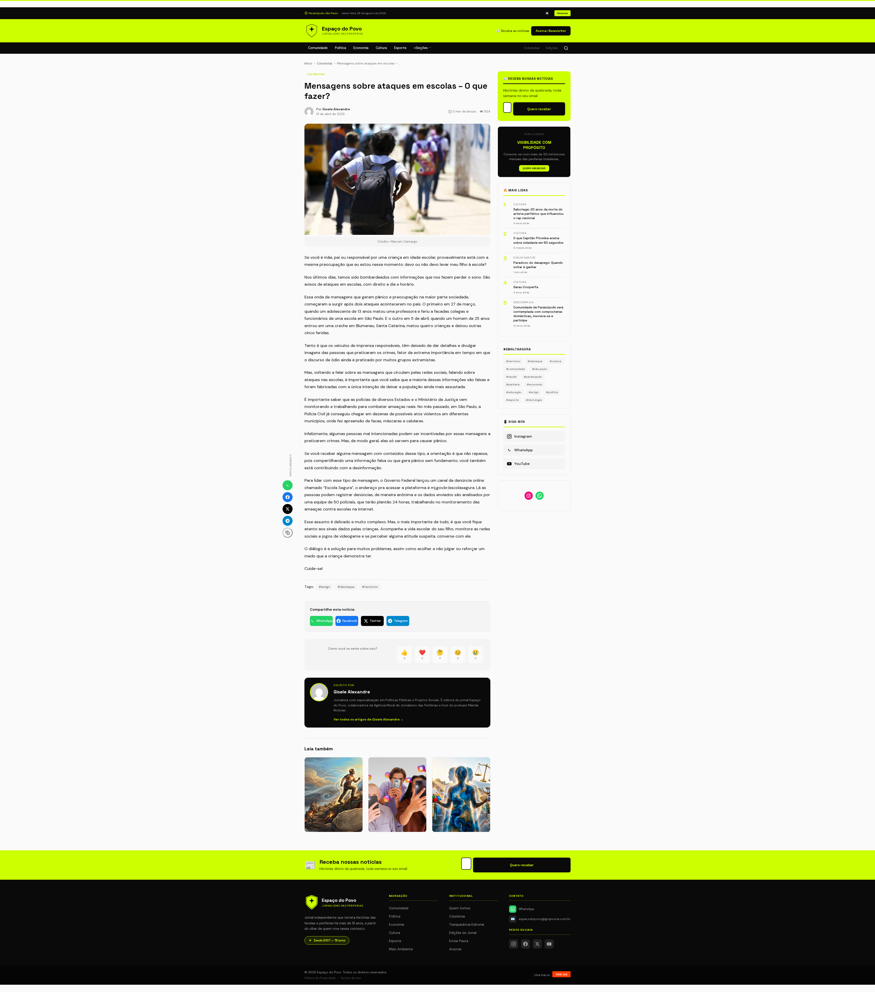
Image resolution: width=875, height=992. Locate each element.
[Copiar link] (288, 533)
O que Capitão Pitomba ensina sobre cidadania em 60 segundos (538, 240)
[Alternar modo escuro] (547, 13)
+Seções (421, 48)
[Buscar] (566, 48)
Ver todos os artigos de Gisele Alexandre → (369, 719)
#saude (511, 377)
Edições (552, 48)
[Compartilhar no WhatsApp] (288, 485)
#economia (534, 384)
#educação (513, 392)
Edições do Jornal (462, 933)
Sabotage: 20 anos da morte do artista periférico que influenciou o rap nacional (538, 213)
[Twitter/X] (537, 943)
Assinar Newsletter (551, 31)
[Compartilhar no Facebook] (288, 497)
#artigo (324, 587)
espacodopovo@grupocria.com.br (541, 919)
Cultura (381, 48)
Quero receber (539, 109)
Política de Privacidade (320, 978)
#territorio (370, 587)
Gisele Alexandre (336, 109)
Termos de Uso (350, 978)
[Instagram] (513, 943)
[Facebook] (525, 943)
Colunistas (532, 48)
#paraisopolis (533, 377)
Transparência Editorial (466, 925)
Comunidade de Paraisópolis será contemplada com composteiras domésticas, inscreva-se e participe (538, 314)
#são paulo (539, 369)
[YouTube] (549, 943)
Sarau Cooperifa (525, 287)
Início (308, 63)
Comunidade (318, 48)
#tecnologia (534, 400)
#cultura (555, 361)
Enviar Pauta (458, 941)
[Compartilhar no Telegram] (288, 521)
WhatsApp (526, 909)
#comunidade (515, 369)
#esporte (512, 400)
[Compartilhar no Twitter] (288, 509)
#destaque (346, 587)
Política (340, 48)
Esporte (400, 48)
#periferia (513, 384)
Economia (360, 48)
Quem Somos (459, 908)
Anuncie (562, 13)
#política (552, 392)
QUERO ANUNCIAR (534, 168)
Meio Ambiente (401, 949)
